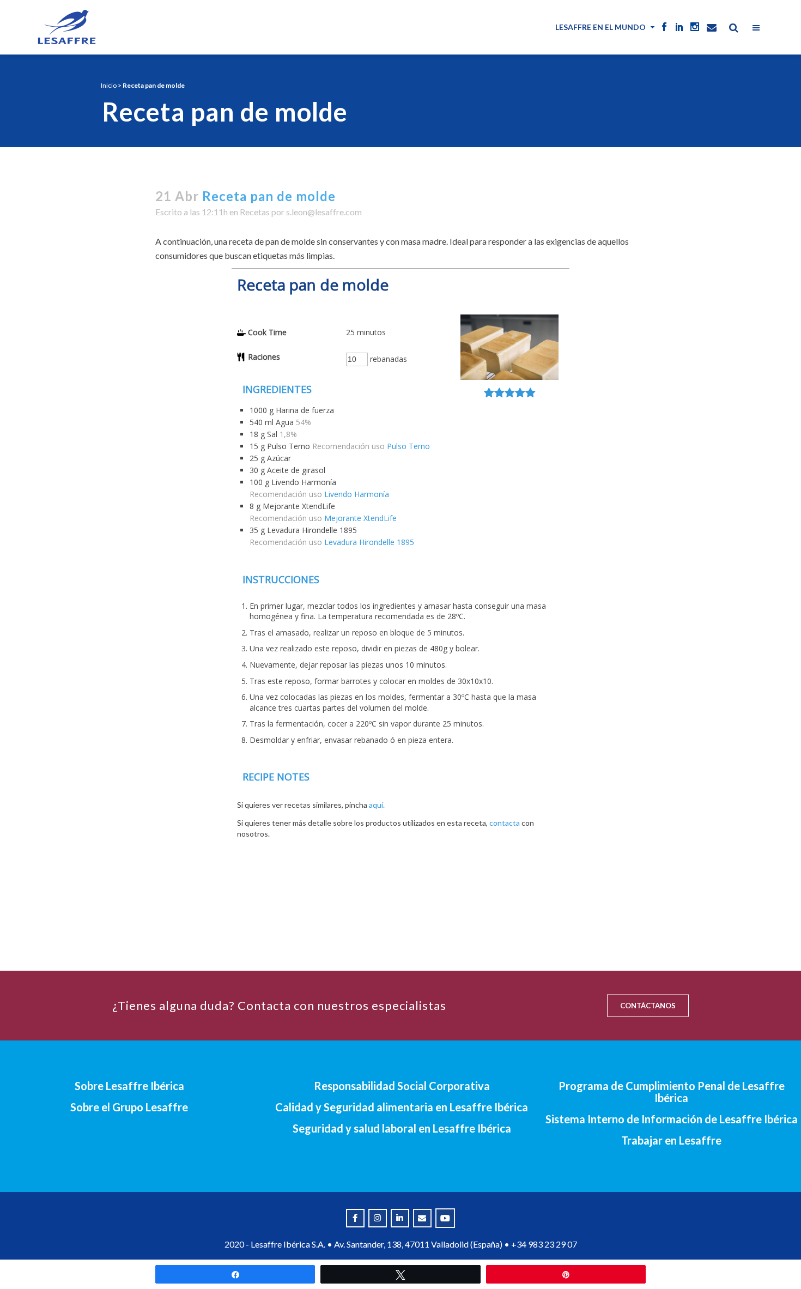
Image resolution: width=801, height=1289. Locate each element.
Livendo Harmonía (356, 494)
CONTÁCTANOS (648, 1005)
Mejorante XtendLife (360, 518)
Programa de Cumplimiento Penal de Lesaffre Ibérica (672, 1092)
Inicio (109, 85)
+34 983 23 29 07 (544, 1244)
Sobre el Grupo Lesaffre (129, 1107)
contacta (504, 822)
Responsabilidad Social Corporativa (402, 1086)
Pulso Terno (408, 446)
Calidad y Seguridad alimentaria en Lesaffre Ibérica (401, 1107)
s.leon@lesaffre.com (324, 212)
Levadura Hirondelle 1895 (369, 542)
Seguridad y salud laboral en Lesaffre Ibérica (402, 1128)
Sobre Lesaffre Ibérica (129, 1086)
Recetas (255, 212)
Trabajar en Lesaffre (671, 1140)
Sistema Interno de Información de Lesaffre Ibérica (671, 1119)
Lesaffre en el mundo (600, 27)
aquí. (377, 804)
